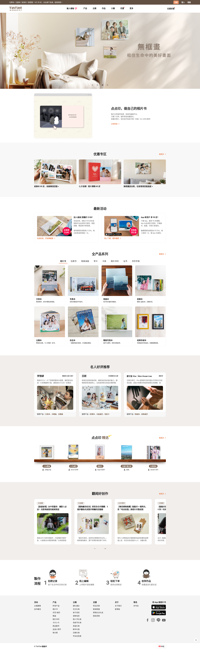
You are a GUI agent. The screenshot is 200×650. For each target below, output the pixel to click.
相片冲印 (56, 619)
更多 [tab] (131, 8)
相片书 (55, 609)
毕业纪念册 (77, 636)
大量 (113, 8)
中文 (162, 646)
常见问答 (96, 606)
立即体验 (114, 124)
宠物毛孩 (76, 616)
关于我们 (118, 606)
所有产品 (56, 606)
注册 (176, 2)
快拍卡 (107, 414)
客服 (189, 2)
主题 (94, 8)
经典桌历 (144, 414)
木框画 (54, 414)
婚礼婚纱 (76, 606)
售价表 (55, 633)
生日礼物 (76, 609)
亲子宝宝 (76, 612)
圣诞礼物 (76, 626)
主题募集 (37, 606)
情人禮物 (70, 8)
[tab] (85, 8)
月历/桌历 (56, 612)
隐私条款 (96, 616)
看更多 (161, 154)
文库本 (47, 414)
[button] (47, 451)
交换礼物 (76, 633)
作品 (104, 8)
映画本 (137, 414)
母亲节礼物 (77, 622)
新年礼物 (76, 629)
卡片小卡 (56, 622)
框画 (54, 616)
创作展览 (37, 609)
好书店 (136, 606)
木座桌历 (99, 414)
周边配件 (56, 626)
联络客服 (96, 609)
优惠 (122, 8)
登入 (183, 2)
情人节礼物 (77, 619)
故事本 (92, 414)
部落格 (117, 609)
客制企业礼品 (98, 612)
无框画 (60, 414)
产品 (85, 8)
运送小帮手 (57, 629)
